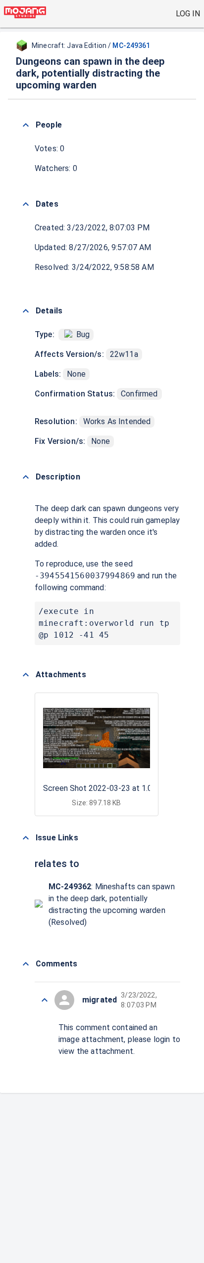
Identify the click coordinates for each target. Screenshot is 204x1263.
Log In (188, 13)
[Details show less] (26, 311)
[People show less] (26, 125)
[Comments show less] (26, 964)
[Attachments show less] (26, 675)
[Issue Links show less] (26, 838)
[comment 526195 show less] (44, 1000)
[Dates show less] (26, 204)
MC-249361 (131, 45)
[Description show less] (26, 477)
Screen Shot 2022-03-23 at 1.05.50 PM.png (119, 788)
